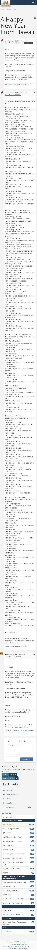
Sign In (5, 774)
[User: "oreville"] (1, 40)
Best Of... (8, 803)
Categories (9, 790)
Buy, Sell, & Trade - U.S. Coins (18, 858)
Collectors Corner (16, 946)
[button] (35, 18)
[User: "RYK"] (1, 653)
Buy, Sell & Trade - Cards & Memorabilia (18, 899)
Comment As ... (27, 759)
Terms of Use (23, 944)
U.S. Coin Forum (28, 43)
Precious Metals (18, 850)
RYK (6, 654)
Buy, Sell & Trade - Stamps (18, 915)
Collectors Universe (24, 942)
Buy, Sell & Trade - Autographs (18, 903)
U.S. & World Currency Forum (18, 841)
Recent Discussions (11, 794)
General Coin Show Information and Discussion (18, 923)
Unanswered (17, 807)
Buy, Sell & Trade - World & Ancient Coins (18, 863)
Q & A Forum (18, 833)
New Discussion (8, 778)
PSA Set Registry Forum (18, 890)
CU (20, 948)
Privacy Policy (14, 944)
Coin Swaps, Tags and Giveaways (18, 854)
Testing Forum (18, 931)
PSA (28, 946)
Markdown (17, 754)
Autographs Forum (18, 886)
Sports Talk (18, 895)
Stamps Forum (18, 910)
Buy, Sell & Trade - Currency (18, 868)
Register (13, 774)
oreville (7, 41)
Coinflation (25, 948)
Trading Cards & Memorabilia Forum (18, 882)
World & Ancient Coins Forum (18, 837)
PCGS (24, 946)
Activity (7, 799)
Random (18, 873)
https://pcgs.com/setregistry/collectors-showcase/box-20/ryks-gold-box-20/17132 (20, 731)
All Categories (7, 817)
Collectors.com (13, 948)
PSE (32, 946)
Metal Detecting (18, 845)
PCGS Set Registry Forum (18, 829)
